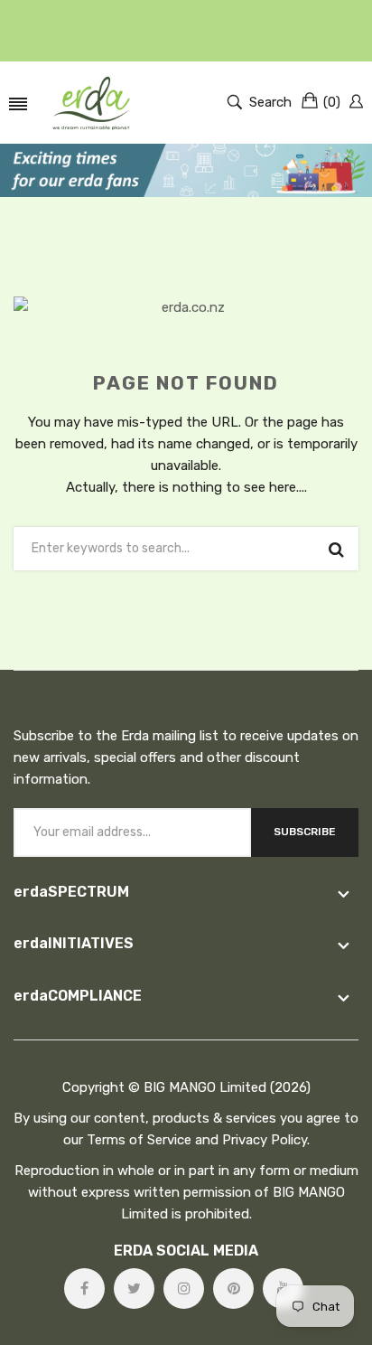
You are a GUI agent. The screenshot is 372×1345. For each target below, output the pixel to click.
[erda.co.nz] (91, 102)
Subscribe (305, 831)
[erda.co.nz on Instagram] (183, 1288)
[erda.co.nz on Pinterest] (233, 1288)
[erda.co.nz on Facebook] (84, 1288)
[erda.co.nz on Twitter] (134, 1288)
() (331, 102)
